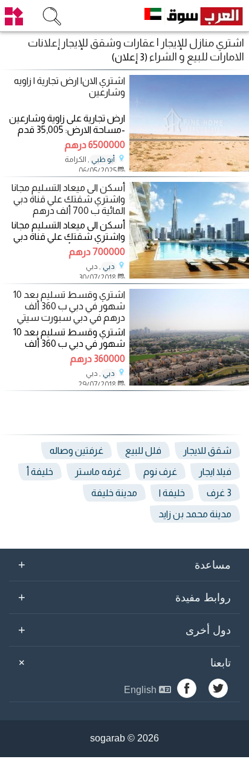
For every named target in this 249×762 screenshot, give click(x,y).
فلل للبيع (143, 450)
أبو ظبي (103, 159)
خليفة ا (172, 493)
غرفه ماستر (98, 472)
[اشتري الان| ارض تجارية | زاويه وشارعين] (189, 168)
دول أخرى (124, 629)
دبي (109, 266)
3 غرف (219, 493)
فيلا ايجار (215, 472)
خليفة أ (40, 472)
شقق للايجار (207, 450)
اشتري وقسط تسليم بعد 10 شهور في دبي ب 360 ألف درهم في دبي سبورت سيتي (69, 306)
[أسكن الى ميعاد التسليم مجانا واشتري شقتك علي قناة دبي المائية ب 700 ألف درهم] (189, 275)
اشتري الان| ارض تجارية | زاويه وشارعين (69, 86)
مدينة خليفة (114, 493)
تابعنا (123, 663)
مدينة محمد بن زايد (194, 514)
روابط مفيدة (124, 597)
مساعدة (124, 564)
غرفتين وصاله (76, 450)
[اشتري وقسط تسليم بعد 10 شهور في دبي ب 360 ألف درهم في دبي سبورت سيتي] (189, 382)
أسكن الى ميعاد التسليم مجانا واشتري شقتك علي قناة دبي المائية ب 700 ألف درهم (68, 199)
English (141, 690)
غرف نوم (160, 472)
